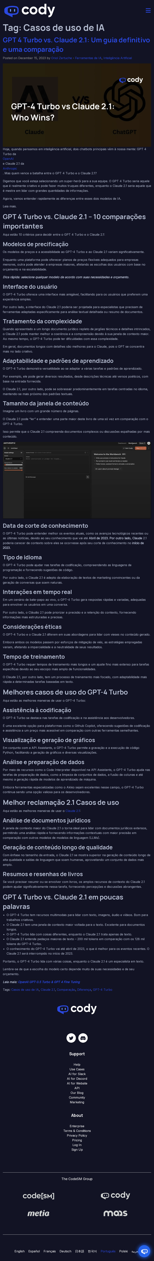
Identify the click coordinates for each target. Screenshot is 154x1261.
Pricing (77, 1140)
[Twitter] (71, 1038)
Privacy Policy (77, 1135)
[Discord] (83, 1038)
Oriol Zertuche (61, 58)
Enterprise (77, 1126)
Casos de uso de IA (25, 989)
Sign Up (77, 1149)
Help (77, 1064)
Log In (77, 1145)
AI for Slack (77, 1074)
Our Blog (77, 1093)
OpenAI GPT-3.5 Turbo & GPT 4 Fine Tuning (49, 982)
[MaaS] (115, 1213)
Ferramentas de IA (88, 58)
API (77, 1088)
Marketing (77, 1102)
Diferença (84, 989)
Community (77, 1097)
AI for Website (77, 1083)
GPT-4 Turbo (102, 989)
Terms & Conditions (77, 1131)
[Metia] (38, 1213)
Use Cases (77, 1069)
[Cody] (115, 1196)
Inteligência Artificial (117, 58)
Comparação (66, 989)
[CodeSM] (38, 1196)
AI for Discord (77, 1079)
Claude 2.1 (73, 811)
